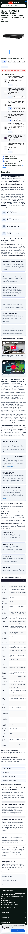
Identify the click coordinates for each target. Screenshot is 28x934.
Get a (13, 896)
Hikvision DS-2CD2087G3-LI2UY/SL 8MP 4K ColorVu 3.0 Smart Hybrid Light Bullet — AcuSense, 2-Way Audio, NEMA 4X (16, 113)
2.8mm (15, 120)
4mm (20, 120)
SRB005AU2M (13, 147)
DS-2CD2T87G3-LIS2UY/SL (16, 92)
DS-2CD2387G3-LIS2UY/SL (16, 80)
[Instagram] (4, 907)
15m (20, 67)
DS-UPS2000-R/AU (15, 127)
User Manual (6, 772)
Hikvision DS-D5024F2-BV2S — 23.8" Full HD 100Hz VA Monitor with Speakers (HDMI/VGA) (16, 137)
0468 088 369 (6, 900)
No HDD (4, 61)
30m (15, 67)
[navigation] (11, 52)
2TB (9, 61)
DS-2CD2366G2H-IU (15, 104)
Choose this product (2, 138)
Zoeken (24, 5)
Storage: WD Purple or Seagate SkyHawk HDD (12, 58)
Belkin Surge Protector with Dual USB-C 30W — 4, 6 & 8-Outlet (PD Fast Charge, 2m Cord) (16, 145)
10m (25, 67)
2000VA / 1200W (17, 132)
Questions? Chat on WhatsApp (18, 925)
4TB (14, 61)
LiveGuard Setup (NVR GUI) (10, 780)
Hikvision (7, 21)
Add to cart (17, 931)
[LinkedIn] (17, 907)
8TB (24, 61)
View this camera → (10, 451)
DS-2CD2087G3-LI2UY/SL (16, 115)
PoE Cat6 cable (5, 64)
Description (5, 172)
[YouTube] (7, 907)
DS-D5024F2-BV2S (15, 139)
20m (10, 67)
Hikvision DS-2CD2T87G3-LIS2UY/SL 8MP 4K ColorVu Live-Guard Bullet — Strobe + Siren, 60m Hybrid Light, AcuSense (16, 90)
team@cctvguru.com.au (9, 902)
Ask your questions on (10, 904)
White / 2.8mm (17, 85)
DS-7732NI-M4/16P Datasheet (10, 765)
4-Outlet (15, 152)
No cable (4, 67)
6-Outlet (22, 152)
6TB (19, 61)
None (10, 85)
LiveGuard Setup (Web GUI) (10, 776)
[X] (14, 907)
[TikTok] (11, 907)
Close (13, 912)
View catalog (2, 2)
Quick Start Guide (8, 768)
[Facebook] (1, 907)
